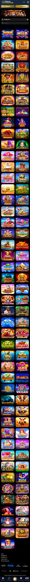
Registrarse (23, 6)
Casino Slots (4, 559)
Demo (8, 33)
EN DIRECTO (4, 557)
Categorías (7, 19)
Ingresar (8, 6)
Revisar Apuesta (5, 561)
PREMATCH (4, 555)
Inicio (2, 553)
